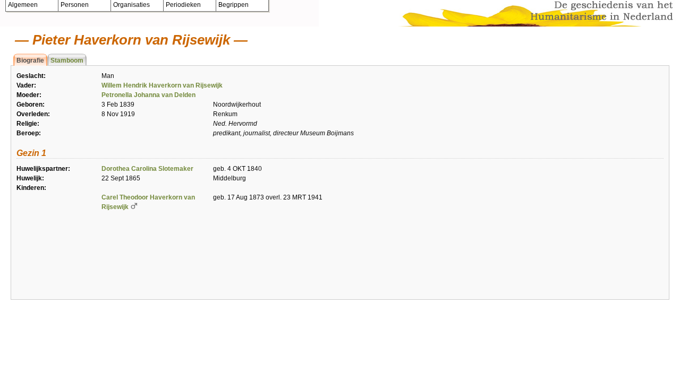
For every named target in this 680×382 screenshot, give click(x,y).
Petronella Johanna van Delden (148, 95)
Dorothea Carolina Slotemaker (147, 168)
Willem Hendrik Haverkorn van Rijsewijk (162, 85)
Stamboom (66, 60)
